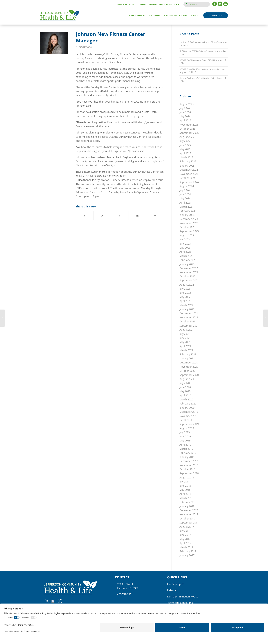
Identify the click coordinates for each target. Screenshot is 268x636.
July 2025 (184, 141)
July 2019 (184, 432)
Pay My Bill (130, 4)
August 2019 (186, 428)
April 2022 (185, 301)
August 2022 (186, 284)
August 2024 (186, 186)
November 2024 (188, 174)
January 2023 (186, 264)
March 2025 (186, 157)
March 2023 (186, 256)
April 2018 (185, 494)
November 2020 (188, 366)
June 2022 (185, 292)
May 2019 (184, 440)
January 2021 (186, 358)
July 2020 (184, 383)
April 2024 (185, 202)
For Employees (156, 4)
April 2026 (185, 120)
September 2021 (189, 325)
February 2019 (187, 453)
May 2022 (184, 297)
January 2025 (186, 165)
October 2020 (187, 370)
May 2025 (184, 149)
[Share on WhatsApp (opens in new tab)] (120, 215)
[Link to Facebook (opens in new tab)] (214, 4)
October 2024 (187, 178)
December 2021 (188, 313)
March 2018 (186, 498)
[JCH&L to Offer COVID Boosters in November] (2, 318)
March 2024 (186, 206)
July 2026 (184, 108)
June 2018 (185, 485)
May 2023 (184, 247)
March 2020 (186, 399)
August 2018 (186, 477)
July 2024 (184, 190)
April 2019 (185, 444)
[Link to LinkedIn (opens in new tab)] (225, 4)
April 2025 (185, 153)
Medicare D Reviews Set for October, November (199, 42)
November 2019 (188, 416)
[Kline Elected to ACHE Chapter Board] (265, 318)
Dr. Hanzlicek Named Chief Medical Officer (197, 78)
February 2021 (187, 354)
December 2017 (188, 510)
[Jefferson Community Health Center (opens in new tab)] (53, 602)
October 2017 (187, 518)
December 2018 (188, 461)
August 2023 (186, 235)
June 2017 (185, 535)
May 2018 (184, 489)
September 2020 (189, 375)
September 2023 (189, 231)
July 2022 (184, 288)
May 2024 (184, 198)
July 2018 (184, 481)
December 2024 (188, 169)
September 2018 (189, 473)
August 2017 (186, 526)
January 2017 (186, 555)
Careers (142, 4)
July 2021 (184, 334)
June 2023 (185, 243)
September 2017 (189, 522)
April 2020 (185, 395)
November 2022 (188, 272)
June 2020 (185, 387)
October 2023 (187, 227)
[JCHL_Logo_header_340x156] (59, 15)
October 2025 (187, 128)
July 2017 (184, 531)
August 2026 (186, 104)
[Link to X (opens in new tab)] (220, 4)
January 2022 (186, 309)
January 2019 (186, 457)
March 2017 (186, 547)
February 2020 (187, 403)
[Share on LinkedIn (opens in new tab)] (137, 215)
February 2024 (187, 210)
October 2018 (187, 469)
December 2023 (188, 219)
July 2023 (184, 239)
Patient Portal (173, 4)
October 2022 (187, 276)
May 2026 (184, 116)
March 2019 (186, 448)
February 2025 (187, 161)
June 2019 (185, 436)
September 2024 (189, 182)
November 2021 (188, 317)
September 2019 (189, 424)
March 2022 (186, 305)
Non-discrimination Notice (182, 596)
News (119, 4)
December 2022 (188, 268)
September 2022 (189, 280)
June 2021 (185, 338)
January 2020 (186, 407)
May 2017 (184, 539)
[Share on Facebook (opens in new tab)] (85, 215)
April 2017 (185, 543)
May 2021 (184, 342)
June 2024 (185, 194)
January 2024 (186, 215)
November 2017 (188, 514)
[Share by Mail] (155, 215)
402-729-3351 (125, 594)
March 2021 (186, 350)
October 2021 (187, 321)
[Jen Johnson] (54, 43)
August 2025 (186, 137)
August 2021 (186, 329)
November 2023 (188, 223)
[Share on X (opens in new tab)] (102, 215)
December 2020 (188, 362)
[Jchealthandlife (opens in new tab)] (46, 601)
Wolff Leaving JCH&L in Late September (196, 51)
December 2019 (188, 411)
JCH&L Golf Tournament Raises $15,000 (197, 60)
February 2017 (187, 551)
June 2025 (185, 145)
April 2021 (185, 346)
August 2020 (186, 379)
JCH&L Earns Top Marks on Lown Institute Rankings (202, 69)
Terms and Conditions (180, 602)
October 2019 (187, 420)
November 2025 (188, 124)
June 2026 (185, 112)
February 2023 (187, 260)
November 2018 (188, 465)
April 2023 (185, 251)
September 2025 (189, 133)
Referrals (172, 590)
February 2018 (187, 502)
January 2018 (186, 506)
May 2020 (184, 391)
